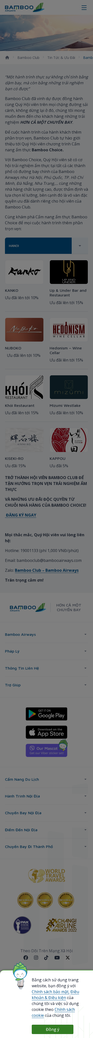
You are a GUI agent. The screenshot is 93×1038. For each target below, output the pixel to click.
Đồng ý (52, 1029)
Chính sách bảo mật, (50, 991)
